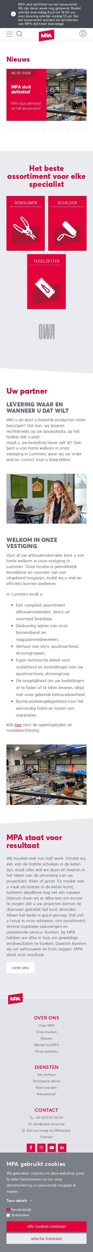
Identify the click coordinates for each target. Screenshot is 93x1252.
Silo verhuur (46, 1074)
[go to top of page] (10, 1246)
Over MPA (47, 1025)
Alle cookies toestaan (46, 1226)
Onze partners (46, 1051)
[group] (46, 95)
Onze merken (46, 1032)
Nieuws (46, 1038)
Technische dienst (46, 1081)
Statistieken (20, 1215)
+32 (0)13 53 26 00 (49, 1117)
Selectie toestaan (46, 1238)
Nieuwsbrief (46, 1094)
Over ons (20, 967)
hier (18, 724)
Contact (46, 1137)
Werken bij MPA (46, 1045)
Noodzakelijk (21, 1209)
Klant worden (46, 1087)
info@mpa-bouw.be (49, 1124)
